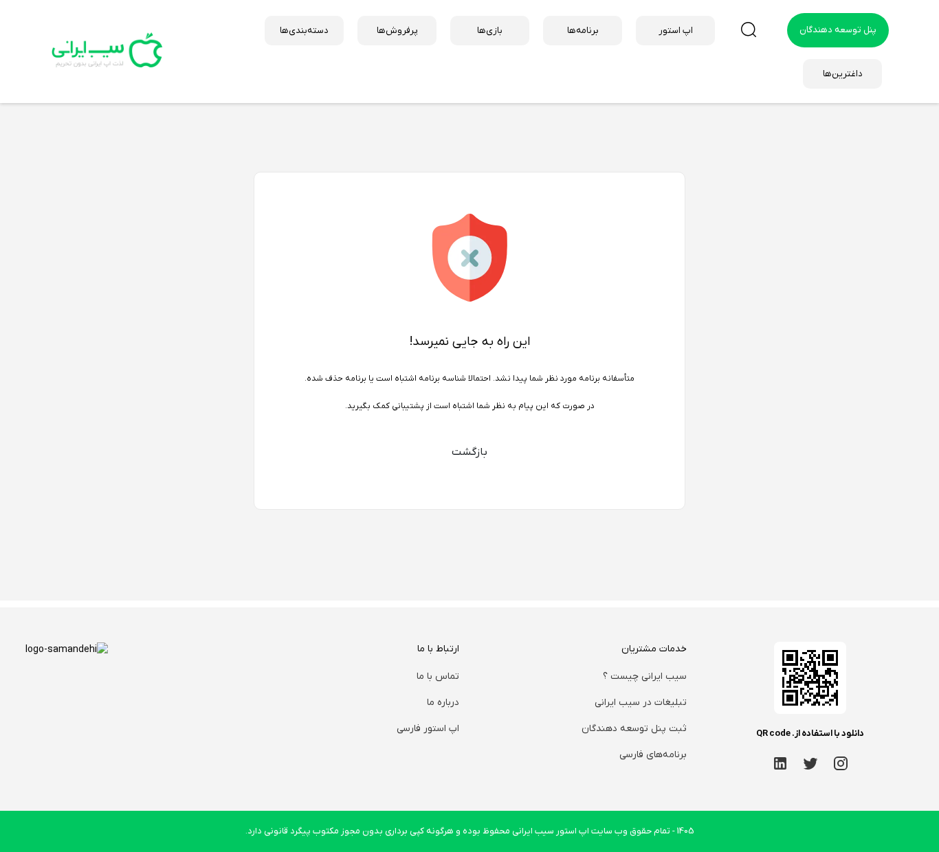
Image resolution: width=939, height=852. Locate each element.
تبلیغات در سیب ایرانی (641, 702)
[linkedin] (780, 763)
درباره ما (443, 702)
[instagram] (840, 763)
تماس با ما (438, 676)
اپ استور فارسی (428, 728)
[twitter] (810, 763)
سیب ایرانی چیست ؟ (645, 676)
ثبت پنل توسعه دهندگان (634, 728)
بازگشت (469, 452)
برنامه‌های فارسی (653, 754)
